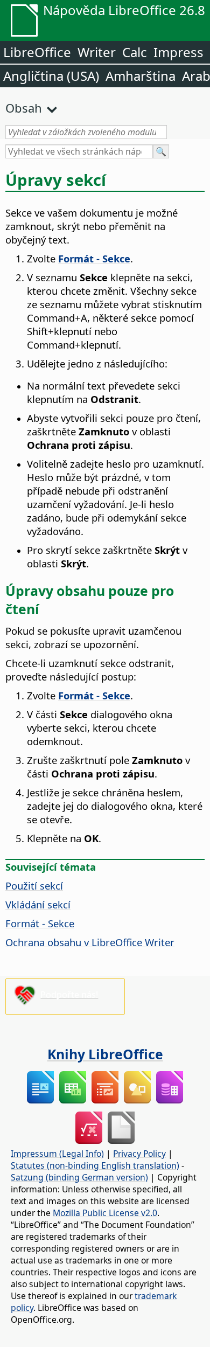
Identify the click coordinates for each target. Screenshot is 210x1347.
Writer (97, 52)
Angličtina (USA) (51, 76)
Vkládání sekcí (38, 904)
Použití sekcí (34, 885)
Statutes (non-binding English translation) (95, 1165)
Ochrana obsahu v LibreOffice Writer (89, 942)
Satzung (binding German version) (79, 1177)
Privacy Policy (139, 1153)
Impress (178, 52)
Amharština (141, 76)
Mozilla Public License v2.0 (105, 1213)
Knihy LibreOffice (105, 1054)
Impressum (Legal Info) (57, 1153)
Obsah (23, 108)
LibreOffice (37, 52)
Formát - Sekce (39, 923)
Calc (134, 52)
